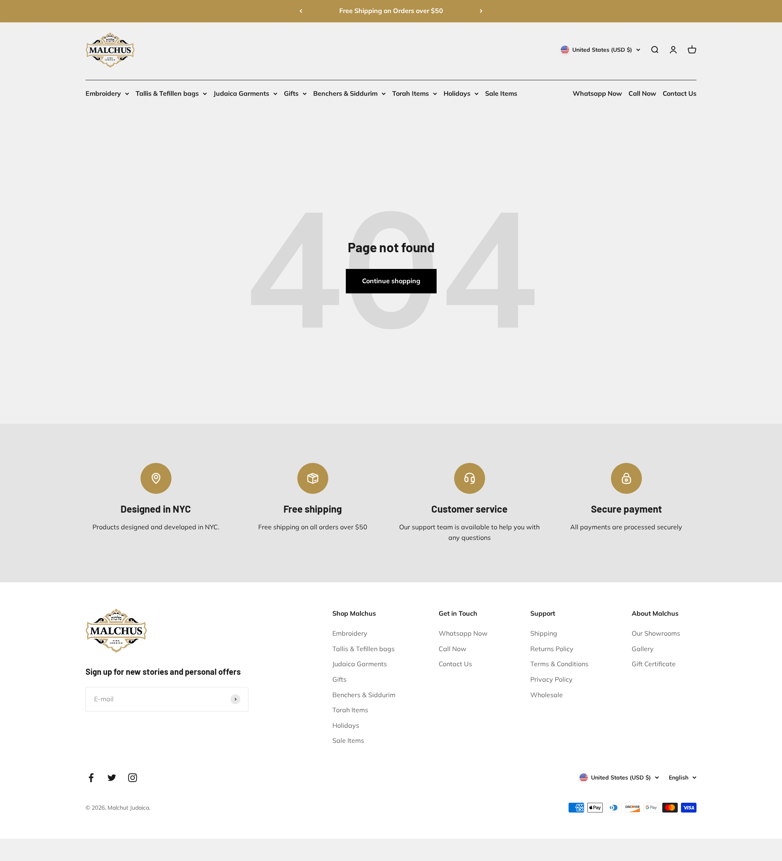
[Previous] (300, 11)
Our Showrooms (656, 633)
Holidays (457, 93)
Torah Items (410, 93)
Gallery (643, 649)
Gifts (291, 93)
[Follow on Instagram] (132, 777)
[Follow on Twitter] (111, 777)
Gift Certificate (654, 664)
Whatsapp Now (597, 93)
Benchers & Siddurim (345, 93)
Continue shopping (391, 281)
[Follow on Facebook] (91, 777)
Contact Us (679, 93)
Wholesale (546, 695)
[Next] (481, 11)
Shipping (543, 633)
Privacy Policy (551, 679)
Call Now (642, 93)
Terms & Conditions (559, 664)
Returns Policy (551, 649)
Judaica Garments (241, 93)
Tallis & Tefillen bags (167, 93)
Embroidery (103, 93)
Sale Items (501, 93)
